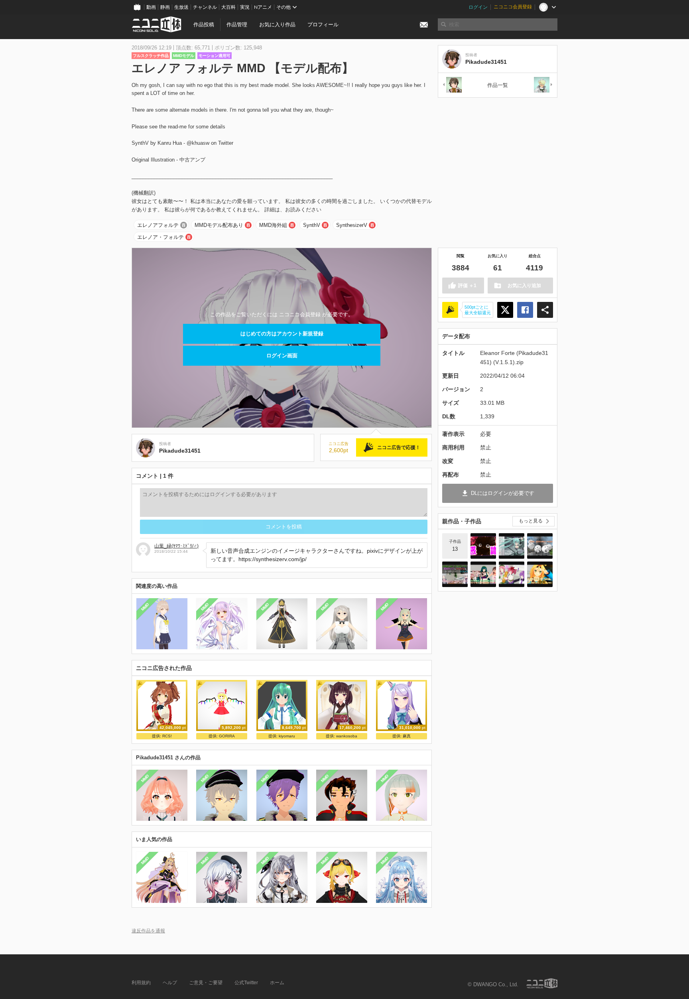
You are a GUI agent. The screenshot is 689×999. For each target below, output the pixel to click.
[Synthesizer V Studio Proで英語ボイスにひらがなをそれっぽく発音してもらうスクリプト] (455, 574)
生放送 (181, 7)
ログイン (478, 7)
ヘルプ (170, 982)
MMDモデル (183, 55)
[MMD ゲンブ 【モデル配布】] (451, 85)
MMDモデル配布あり (219, 225)
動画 (151, 7)
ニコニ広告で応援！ (398, 447)
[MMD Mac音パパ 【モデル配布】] (543, 85)
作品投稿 (203, 25)
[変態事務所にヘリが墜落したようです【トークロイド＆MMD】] (540, 574)
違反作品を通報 (148, 930)
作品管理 (236, 25)
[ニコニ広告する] (450, 310)
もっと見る (531, 521)
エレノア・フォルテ (160, 237)
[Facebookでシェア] (525, 310)
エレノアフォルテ (158, 225)
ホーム (277, 982)
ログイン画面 (281, 356)
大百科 (228, 7)
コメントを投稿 (284, 527)
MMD (145, 607)
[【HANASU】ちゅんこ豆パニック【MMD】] (540, 546)
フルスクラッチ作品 (151, 55)
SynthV (311, 225)
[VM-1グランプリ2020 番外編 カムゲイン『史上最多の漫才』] (483, 574)
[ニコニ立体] (541, 983)
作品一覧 (497, 85)
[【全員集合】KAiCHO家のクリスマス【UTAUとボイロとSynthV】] (511, 574)
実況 (245, 7)
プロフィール (323, 25)
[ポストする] (505, 310)
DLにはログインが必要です (502, 493)
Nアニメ (263, 7)
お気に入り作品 (277, 25)
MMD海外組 (273, 225)
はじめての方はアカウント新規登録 (281, 334)
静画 (165, 7)
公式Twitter (246, 982)
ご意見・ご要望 (205, 982)
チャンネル (205, 7)
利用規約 (141, 982)
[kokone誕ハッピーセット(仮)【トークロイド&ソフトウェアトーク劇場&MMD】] (483, 546)
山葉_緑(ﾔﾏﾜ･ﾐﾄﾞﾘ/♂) (176, 546)
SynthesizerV (351, 225)
